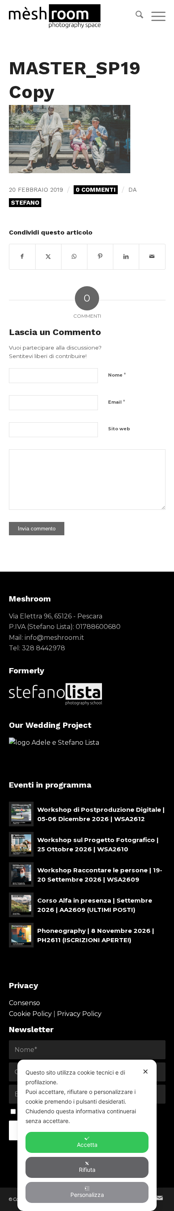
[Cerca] (135, 16)
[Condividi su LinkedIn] (126, 256)
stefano (25, 202)
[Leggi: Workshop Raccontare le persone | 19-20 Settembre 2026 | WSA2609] (21, 874)
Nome (117, 374)
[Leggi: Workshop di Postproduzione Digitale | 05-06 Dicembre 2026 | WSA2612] (21, 814)
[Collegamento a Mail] (159, 1198)
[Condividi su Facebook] (22, 256)
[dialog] (87, 1135)
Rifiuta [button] (87, 1169)
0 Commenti (96, 189)
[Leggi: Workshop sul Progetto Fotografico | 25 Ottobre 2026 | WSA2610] (21, 844)
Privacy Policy (79, 1014)
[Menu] (154, 16)
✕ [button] (145, 1071)
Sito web (119, 429)
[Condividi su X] (48, 256)
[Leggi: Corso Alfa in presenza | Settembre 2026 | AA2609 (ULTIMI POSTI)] (21, 905)
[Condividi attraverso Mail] (152, 256)
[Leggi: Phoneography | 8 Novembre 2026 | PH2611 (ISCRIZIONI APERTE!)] (21, 935)
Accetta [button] (87, 1144)
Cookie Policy (30, 1014)
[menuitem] (135, 16)
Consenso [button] (24, 1003)
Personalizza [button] (87, 1194)
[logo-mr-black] (71, 16)
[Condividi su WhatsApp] (74, 256)
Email (116, 401)
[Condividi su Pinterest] (100, 256)
